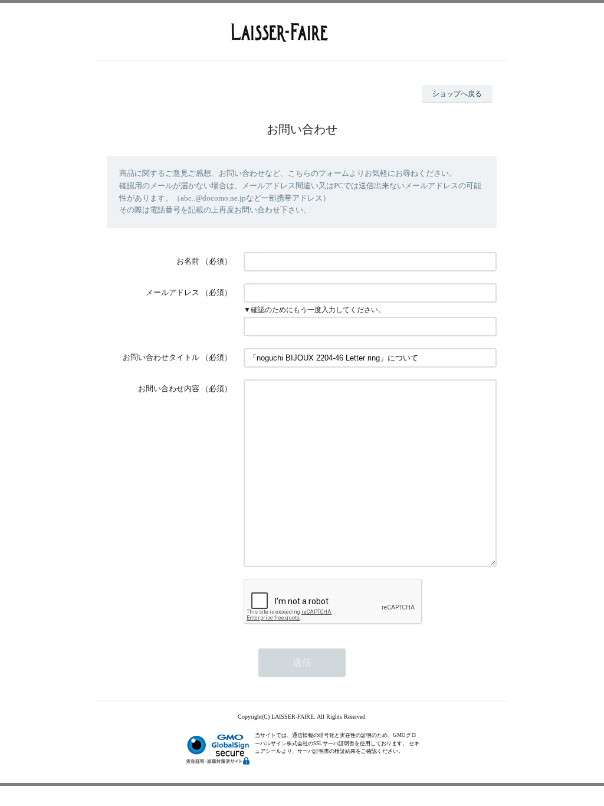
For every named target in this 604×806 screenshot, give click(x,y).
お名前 (187, 261)
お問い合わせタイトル (161, 357)
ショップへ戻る (457, 94)
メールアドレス (172, 292)
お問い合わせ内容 (168, 388)
